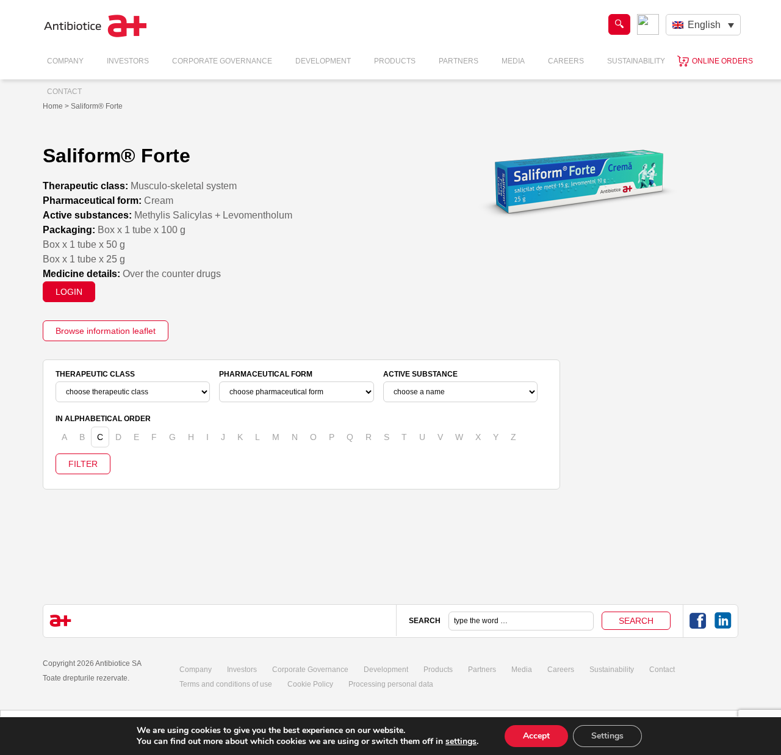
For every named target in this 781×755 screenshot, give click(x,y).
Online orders (722, 61)
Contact (64, 91)
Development (323, 61)
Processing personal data (390, 684)
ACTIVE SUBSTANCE (420, 374)
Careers (566, 61)
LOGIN (69, 292)
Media (513, 61)
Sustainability (636, 61)
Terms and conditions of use (225, 684)
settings (461, 741)
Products (395, 61)
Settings (607, 736)
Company (65, 61)
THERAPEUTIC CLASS (95, 374)
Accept (536, 736)
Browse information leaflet (106, 331)
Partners (458, 61)
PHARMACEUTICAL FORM (265, 374)
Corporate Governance (222, 61)
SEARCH (425, 620)
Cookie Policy (310, 684)
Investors (128, 61)
